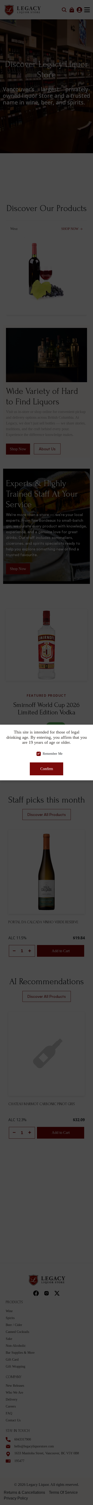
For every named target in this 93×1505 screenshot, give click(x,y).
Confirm (46, 768)
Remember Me (52, 754)
